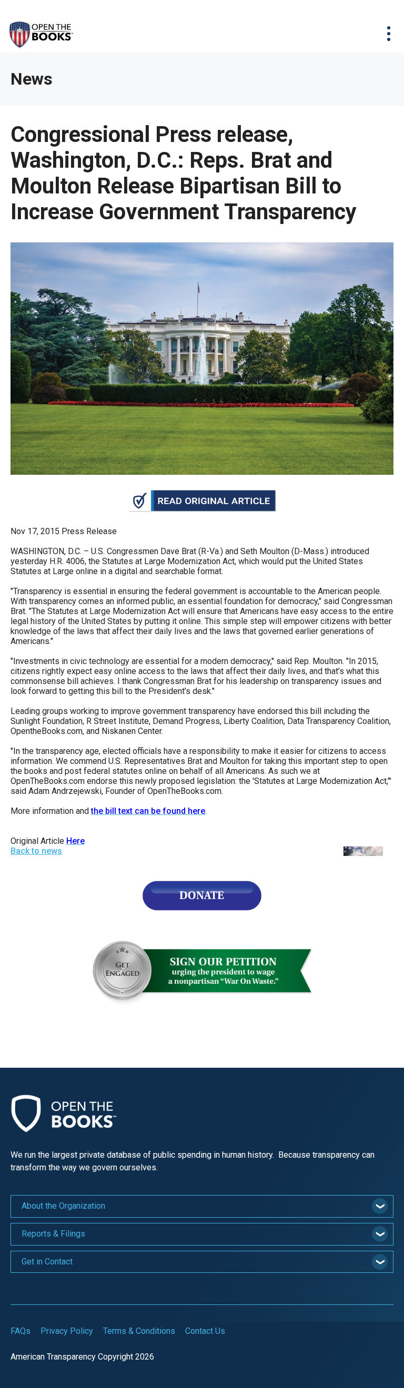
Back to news (36, 851)
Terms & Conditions (139, 1331)
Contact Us (205, 1331)
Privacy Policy (67, 1331)
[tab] (202, 1206)
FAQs (21, 1331)
